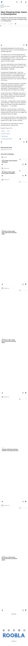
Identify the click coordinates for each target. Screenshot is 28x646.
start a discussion (8, 149)
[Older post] (25, 139)
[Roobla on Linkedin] (24, 630)
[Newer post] (23, 139)
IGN (11, 128)
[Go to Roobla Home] (2, 2)
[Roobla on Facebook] (14, 630)
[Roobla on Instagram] (19, 630)
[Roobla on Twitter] (4, 630)
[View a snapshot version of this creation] (15, 23)
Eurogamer (7, 128)
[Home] (2, 9)
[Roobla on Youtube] (9, 630)
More (14, 614)
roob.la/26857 (10, 23)
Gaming (5, 9)
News (11, 9)
